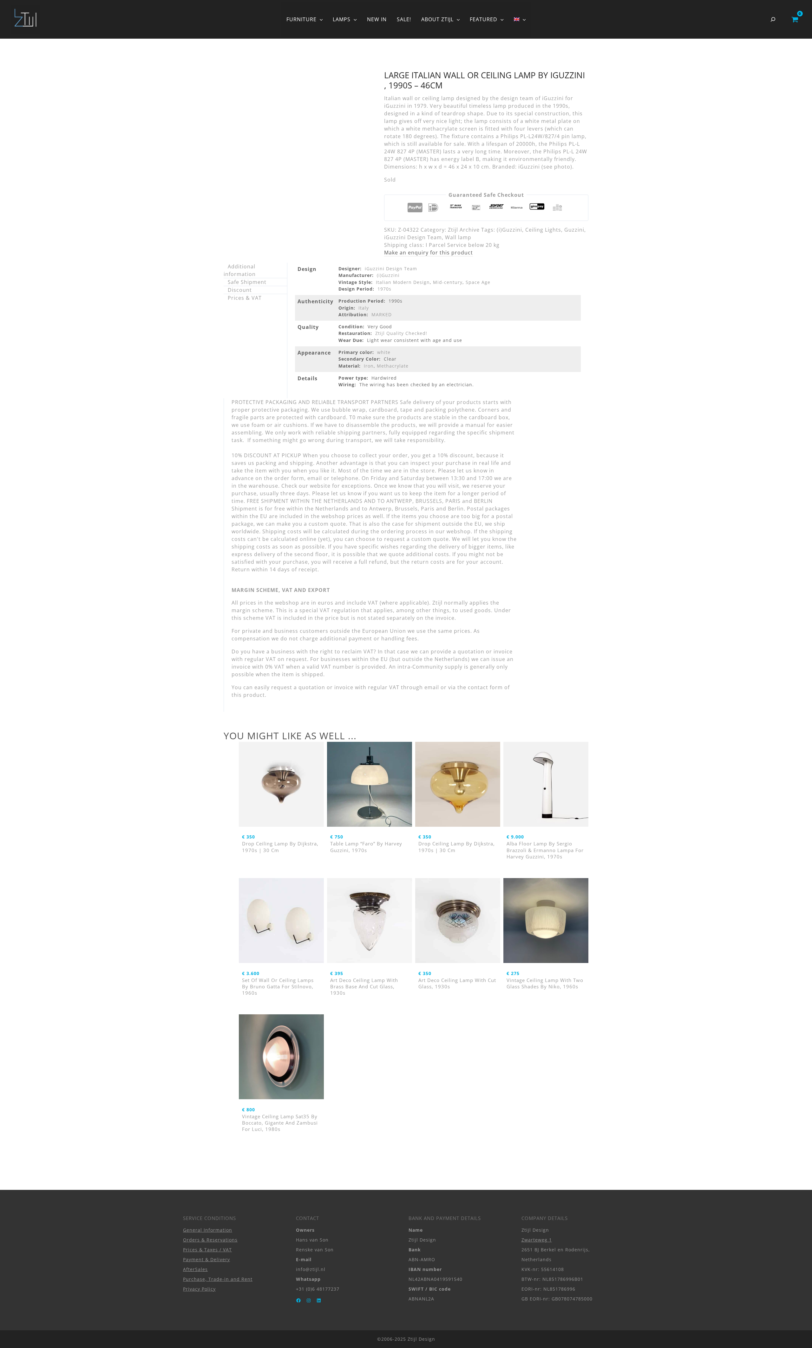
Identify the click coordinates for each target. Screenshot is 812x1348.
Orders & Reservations (210, 1240)
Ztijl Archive (464, 229)
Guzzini (574, 229)
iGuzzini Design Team (413, 237)
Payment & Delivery (206, 1259)
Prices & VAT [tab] (245, 297)
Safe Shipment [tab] (247, 282)
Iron (369, 366)
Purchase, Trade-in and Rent (217, 1279)
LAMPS (341, 19)
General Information (207, 1230)
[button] (320, 19)
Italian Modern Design (403, 282)
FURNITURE (301, 19)
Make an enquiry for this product (428, 252)
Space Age (478, 282)
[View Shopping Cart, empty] (795, 19)
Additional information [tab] (240, 270)
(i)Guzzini (509, 229)
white (383, 352)
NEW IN (377, 19)
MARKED (381, 314)
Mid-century (447, 282)
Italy (363, 308)
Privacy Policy (199, 1289)
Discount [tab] (240, 289)
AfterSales (195, 1269)
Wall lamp (458, 237)
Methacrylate (393, 366)
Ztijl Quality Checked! (401, 333)
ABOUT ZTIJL (437, 19)
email (431, 687)
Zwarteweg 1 (536, 1240)
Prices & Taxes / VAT (207, 1250)
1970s (384, 289)
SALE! (404, 19)
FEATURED (483, 19)
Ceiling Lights (543, 229)
